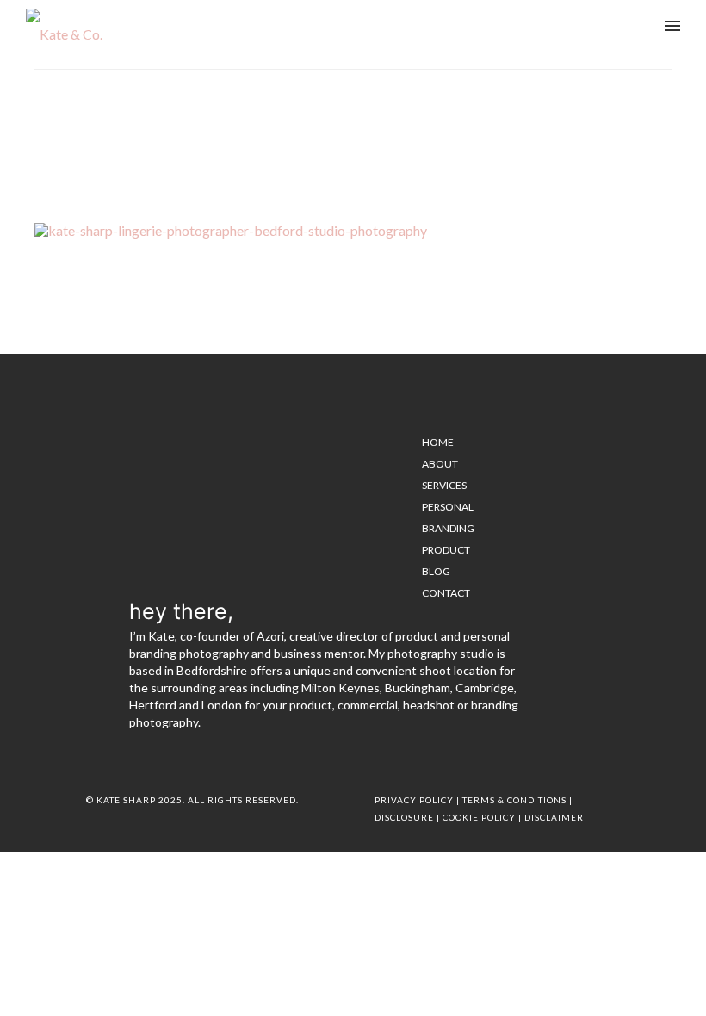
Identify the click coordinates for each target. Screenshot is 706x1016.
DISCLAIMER (554, 817)
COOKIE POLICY (479, 817)
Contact (446, 592)
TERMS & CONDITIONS (514, 800)
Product (446, 549)
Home (423, 110)
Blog (436, 571)
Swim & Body (471, 110)
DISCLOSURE (404, 817)
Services (444, 485)
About (440, 463)
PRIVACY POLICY (414, 800)
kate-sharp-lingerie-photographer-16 (588, 110)
